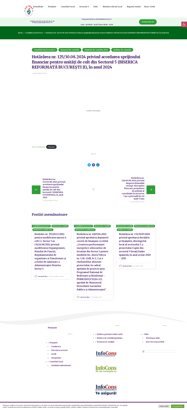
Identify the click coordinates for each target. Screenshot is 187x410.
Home (20, 33)
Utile (146, 334)
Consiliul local (56, 362)
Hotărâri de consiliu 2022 (42, 230)
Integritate (56, 358)
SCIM (53, 354)
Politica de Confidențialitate (110, 338)
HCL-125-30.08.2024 (38, 147)
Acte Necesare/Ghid (155, 342)
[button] (184, 24)
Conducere (56, 346)
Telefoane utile (153, 338)
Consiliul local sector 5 (34, 33)
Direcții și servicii (59, 350)
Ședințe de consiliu (122, 50)
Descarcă (51, 147)
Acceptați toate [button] (177, 406)
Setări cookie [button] (164, 406)
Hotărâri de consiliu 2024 (96, 50)
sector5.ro (42, 276)
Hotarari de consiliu (70, 50)
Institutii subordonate (61, 365)
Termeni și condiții (105, 342)
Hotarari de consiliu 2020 (144, 226)
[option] (51, 249)
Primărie (54, 343)
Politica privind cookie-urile (110, 334)
